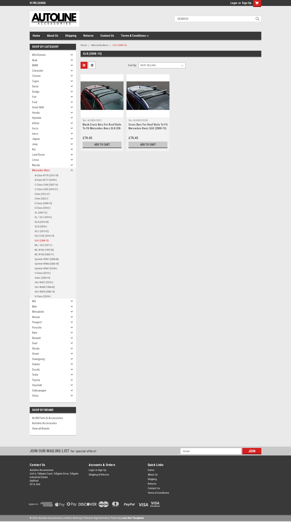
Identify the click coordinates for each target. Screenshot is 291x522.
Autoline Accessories (44, 423)
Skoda (35, 348)
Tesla (35, 374)
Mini (34, 306)
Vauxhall (37, 385)
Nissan (36, 317)
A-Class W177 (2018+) (46, 179)
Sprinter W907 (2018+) (46, 268)
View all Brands (40, 428)
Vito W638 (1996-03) (45, 287)
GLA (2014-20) (42, 221)
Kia (34, 149)
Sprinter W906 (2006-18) (47, 263)
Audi (34, 60)
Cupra (35, 81)
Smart (35, 353)
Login (233, 3)
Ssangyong (38, 359)
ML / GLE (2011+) (43, 245)
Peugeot (37, 322)
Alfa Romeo (39, 55)
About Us (52, 35)
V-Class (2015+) (43, 272)
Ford (34, 102)
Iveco (35, 133)
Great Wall (38, 107)
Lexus (35, 160)
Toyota (36, 380)
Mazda (36, 165)
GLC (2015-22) (42, 231)
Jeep (35, 144)
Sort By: (132, 65)
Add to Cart (102, 144)
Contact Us (107, 35)
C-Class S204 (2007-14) (46, 184)
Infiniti (35, 123)
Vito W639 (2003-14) (45, 291)
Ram (34, 332)
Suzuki (36, 369)
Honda (36, 112)
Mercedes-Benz (41, 170)
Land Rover (38, 154)
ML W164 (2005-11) (44, 254)
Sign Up (246, 3)
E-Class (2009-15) (43, 203)
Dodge (35, 91)
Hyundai (36, 118)
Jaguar (36, 139)
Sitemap (77, 518)
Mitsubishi (38, 311)
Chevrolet (37, 70)
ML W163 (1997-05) (44, 249)
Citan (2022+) (41, 198)
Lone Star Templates (133, 518)
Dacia (35, 86)
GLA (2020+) (41, 226)
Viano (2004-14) (42, 277)
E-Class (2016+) (42, 207)
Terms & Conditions (133, 35)
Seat (34, 343)
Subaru (36, 364)
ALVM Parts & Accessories (47, 418)
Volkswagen (39, 390)
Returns (88, 35)
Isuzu (35, 128)
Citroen (36, 76)
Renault (36, 338)
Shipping (70, 35)
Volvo (35, 395)
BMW (35, 65)
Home (36, 35)
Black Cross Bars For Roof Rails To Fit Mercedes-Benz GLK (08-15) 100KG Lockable (102, 128)
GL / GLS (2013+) (43, 217)
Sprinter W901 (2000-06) (47, 259)
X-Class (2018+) (43, 296)
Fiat (34, 97)
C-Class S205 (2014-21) (46, 189)
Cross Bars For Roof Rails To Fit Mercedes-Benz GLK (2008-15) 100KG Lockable (147, 128)
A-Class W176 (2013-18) (46, 175)
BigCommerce (102, 518)
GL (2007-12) (41, 212)
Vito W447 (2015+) (44, 282)
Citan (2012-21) (42, 193)
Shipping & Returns (99, 474)
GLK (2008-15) (42, 240)
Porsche (37, 327)
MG (34, 301)
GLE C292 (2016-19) (44, 235)
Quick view (101, 114)
